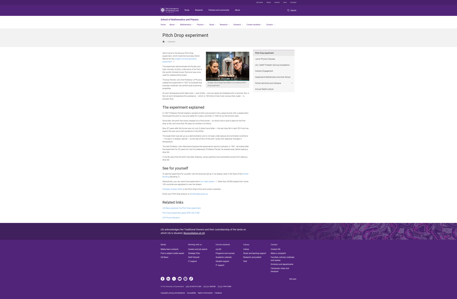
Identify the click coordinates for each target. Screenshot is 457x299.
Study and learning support (254, 253)
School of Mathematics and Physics (180, 19)
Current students (253, 24)
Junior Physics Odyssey (265, 59)
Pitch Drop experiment (264, 53)
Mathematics (185, 24)
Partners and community (219, 10)
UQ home (259, 2)
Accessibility (191, 293)
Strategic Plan (194, 253)
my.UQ (218, 249)
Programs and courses (225, 253)
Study (186, 10)
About (237, 10)
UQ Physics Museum (171, 218)
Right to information (205, 293)
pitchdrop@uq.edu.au (199, 194)
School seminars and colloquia (268, 83)
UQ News (164, 257)
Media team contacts (169, 249)
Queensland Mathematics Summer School (272, 77)
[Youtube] (180, 279)
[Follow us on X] (174, 279)
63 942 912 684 (195, 286)
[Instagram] (185, 279)
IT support (192, 261)
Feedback (218, 293)
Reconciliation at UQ (194, 233)
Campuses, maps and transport (280, 270)
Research (199, 10)
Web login (292, 279)
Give (285, 2)
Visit (245, 261)
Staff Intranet (193, 257)
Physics (200, 24)
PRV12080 (227, 286)
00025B (213, 286)
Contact (293, 2)
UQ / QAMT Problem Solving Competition (272, 65)
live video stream (207, 181)
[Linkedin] (168, 279)
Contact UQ (275, 249)
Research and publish (252, 257)
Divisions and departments (282, 264)
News (269, 2)
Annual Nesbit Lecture (264, 89)
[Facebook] (162, 279)
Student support (222, 261)
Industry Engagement (264, 71)
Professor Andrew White (172, 189)
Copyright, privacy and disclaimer (173, 293)
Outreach (237, 24)
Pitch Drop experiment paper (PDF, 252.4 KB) (180, 213)
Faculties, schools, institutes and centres (282, 258)
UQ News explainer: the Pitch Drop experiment (181, 208)
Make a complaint (278, 253)
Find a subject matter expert (172, 253)
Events (277, 2)
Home (163, 24)
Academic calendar (224, 257)
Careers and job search (197, 249)
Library (246, 249)
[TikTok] (191, 279)
